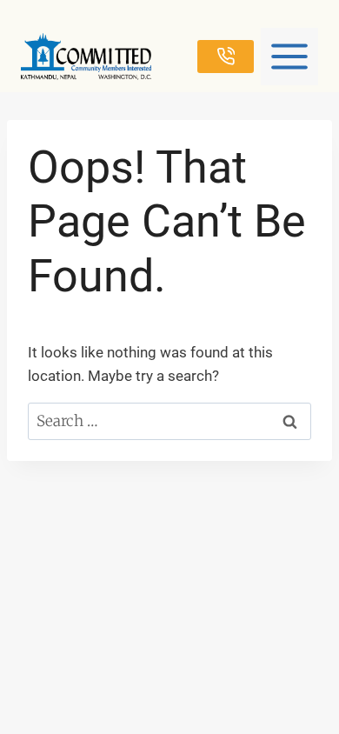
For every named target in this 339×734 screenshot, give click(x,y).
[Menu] (289, 56)
